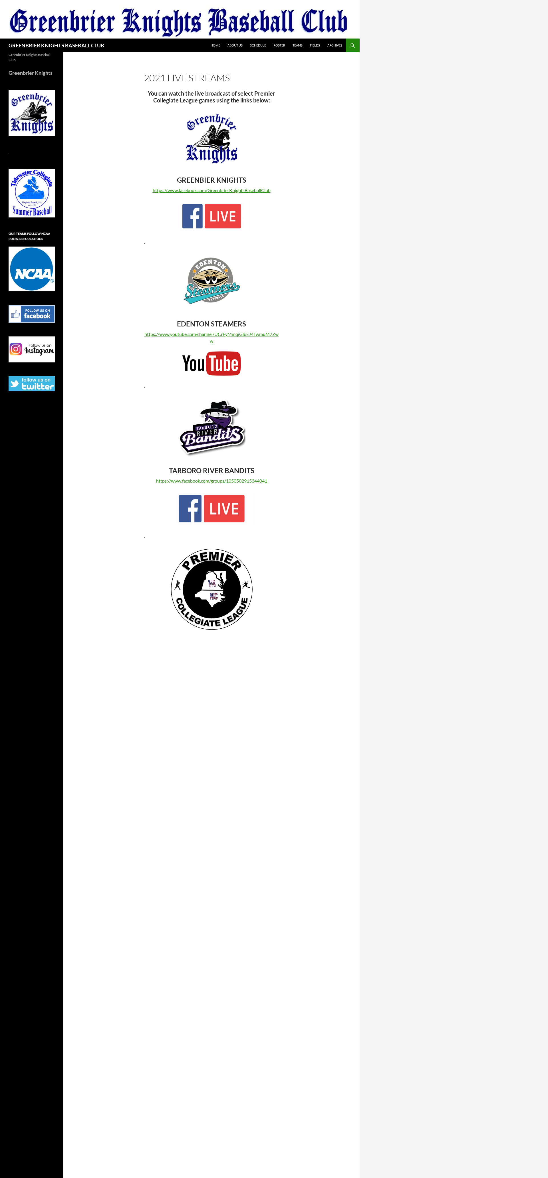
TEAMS (298, 45)
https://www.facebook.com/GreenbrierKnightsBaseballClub (212, 190)
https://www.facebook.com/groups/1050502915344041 (211, 480)
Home (215, 45)
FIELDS (315, 45)
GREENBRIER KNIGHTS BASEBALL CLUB (56, 45)
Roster (279, 45)
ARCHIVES (334, 45)
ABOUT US (235, 45)
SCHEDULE (258, 45)
